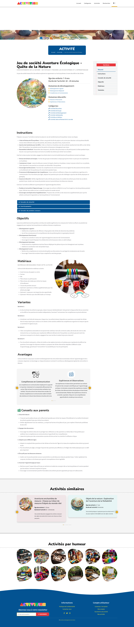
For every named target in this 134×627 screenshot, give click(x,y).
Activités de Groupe (55, 111)
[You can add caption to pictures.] (24, 556)
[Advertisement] (67, 18)
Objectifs (101, 82)
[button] (52, 401)
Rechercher (106, 3)
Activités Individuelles (56, 115)
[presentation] (17, 388)
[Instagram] (70, 613)
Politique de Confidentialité (67, 606)
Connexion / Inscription (101, 606)
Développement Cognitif (56, 88)
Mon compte (101, 609)
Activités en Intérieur (56, 117)
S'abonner (42, 614)
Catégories (87, 3)
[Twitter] (67, 613)
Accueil (78, 3)
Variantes (101, 90)
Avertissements (25, 206)
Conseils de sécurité (27, 202)
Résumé (100, 70)
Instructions (101, 74)
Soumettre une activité (101, 612)
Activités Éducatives (56, 108)
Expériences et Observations (57, 102)
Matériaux (101, 86)
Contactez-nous (67, 609)
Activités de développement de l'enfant (67, 620)
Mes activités (101, 614)
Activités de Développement (58, 113)
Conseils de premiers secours (30, 211)
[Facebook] (64, 613)
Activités (97, 3)
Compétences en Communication (59, 93)
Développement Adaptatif (57, 91)
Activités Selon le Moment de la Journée (61, 119)
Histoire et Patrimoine (56, 99)
